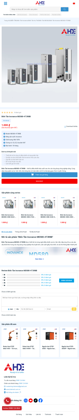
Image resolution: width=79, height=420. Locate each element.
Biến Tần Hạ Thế (33, 20)
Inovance (6, 120)
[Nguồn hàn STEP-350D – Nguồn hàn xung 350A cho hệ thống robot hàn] (50, 336)
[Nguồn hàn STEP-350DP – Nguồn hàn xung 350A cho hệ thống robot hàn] (69, 336)
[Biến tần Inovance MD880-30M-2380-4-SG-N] (68, 204)
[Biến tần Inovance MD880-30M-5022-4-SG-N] (9, 204)
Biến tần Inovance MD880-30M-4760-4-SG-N (28, 217)
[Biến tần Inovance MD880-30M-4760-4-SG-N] (28, 204)
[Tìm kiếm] (64, 9)
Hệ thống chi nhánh (12, 392)
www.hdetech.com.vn (13, 389)
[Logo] (40, 3)
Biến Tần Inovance (22, 20)
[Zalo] (26, 400)
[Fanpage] (40, 400)
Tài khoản (48, 414)
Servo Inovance (33, 14)
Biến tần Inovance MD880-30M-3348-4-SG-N (48, 217)
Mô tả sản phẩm (7, 232)
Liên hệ (38, 414)
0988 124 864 (23, 383)
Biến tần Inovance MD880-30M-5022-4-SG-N (9, 217)
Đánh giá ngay (66, 280)
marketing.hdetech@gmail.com (16, 386)
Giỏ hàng (19, 414)
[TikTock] (36, 400)
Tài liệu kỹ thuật (34, 232)
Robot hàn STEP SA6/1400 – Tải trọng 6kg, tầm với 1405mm (10, 349)
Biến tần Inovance (22, 14)
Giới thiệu (29, 414)
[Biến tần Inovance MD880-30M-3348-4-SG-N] (48, 204)
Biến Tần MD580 (44, 20)
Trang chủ (7, 20)
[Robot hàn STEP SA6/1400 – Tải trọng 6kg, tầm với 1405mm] (10, 336)
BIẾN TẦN (13, 20)
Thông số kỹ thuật (21, 232)
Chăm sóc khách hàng (11, 383)
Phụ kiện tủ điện (56, 14)
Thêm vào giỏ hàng (41, 175)
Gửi (74, 309)
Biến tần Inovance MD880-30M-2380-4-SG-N (67, 217)
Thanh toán (59, 414)
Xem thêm (38, 259)
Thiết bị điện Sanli (44, 14)
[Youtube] (31, 400)
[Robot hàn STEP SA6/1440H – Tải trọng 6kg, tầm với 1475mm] (30, 336)
